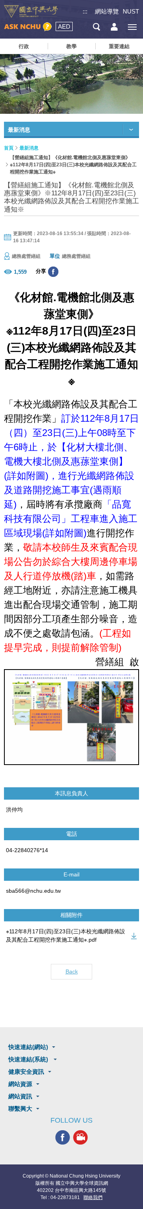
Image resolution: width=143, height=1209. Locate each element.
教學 (71, 46)
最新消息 (29, 148)
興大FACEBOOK (62, 1137)
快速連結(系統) (29, 1059)
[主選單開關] (132, 27)
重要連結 (119, 46)
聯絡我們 (92, 1197)
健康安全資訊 (26, 1071)
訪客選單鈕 (114, 27)
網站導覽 (107, 11)
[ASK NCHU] (28, 26)
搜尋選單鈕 (96, 27)
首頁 (9, 148)
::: (85, 11)
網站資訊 (20, 1096)
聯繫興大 (20, 1108)
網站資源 (20, 1084)
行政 (24, 46)
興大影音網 (80, 1137)
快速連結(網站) (28, 1047)
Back (72, 971)
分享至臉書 (53, 272)
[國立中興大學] (31, 11)
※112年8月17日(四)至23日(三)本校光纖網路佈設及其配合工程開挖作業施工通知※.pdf (65, 935)
